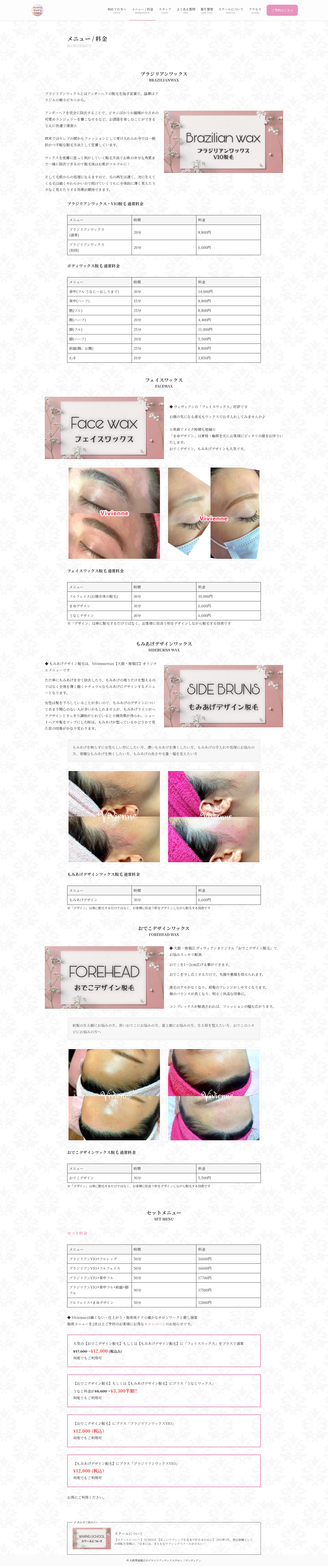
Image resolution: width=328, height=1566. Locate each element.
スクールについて (128, 1533)
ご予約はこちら (282, 10)
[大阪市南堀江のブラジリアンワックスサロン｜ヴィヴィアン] (37, 10)
